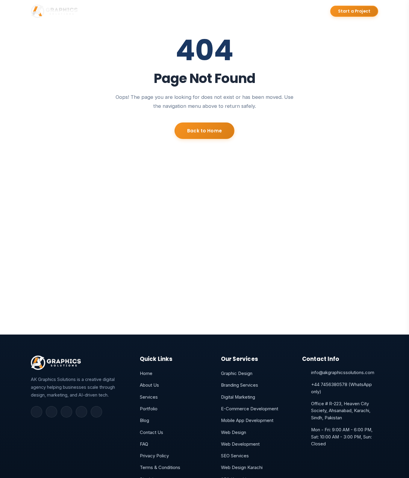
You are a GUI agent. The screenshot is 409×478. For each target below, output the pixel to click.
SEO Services (235, 456)
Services (169, 11)
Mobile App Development (247, 420)
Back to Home (204, 131)
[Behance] (96, 412)
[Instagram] (66, 412)
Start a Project (354, 11)
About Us (137, 11)
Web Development (240, 444)
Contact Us (256, 11)
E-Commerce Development (249, 409)
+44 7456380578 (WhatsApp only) (341, 388)
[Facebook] (36, 412)
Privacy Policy (154, 456)
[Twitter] (51, 412)
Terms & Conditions (160, 467)
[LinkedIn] (81, 412)
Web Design (233, 432)
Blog (227, 11)
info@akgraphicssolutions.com (342, 372)
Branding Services (239, 385)
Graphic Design (236, 373)
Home (108, 11)
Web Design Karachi (242, 467)
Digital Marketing (238, 397)
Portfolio (200, 11)
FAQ (144, 444)
